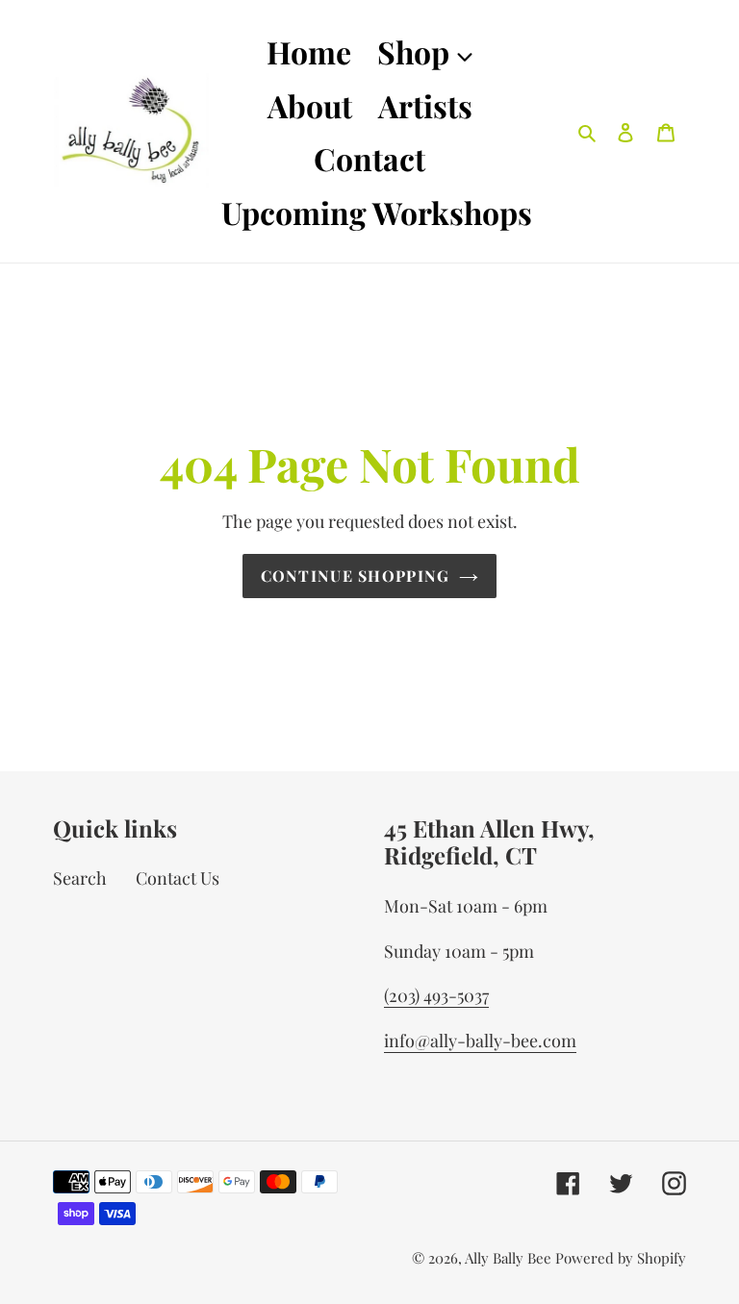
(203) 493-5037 (436, 995)
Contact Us (177, 878)
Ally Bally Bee (508, 1257)
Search (80, 878)
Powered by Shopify (620, 1257)
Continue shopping (355, 575)
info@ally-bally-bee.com (480, 1040)
